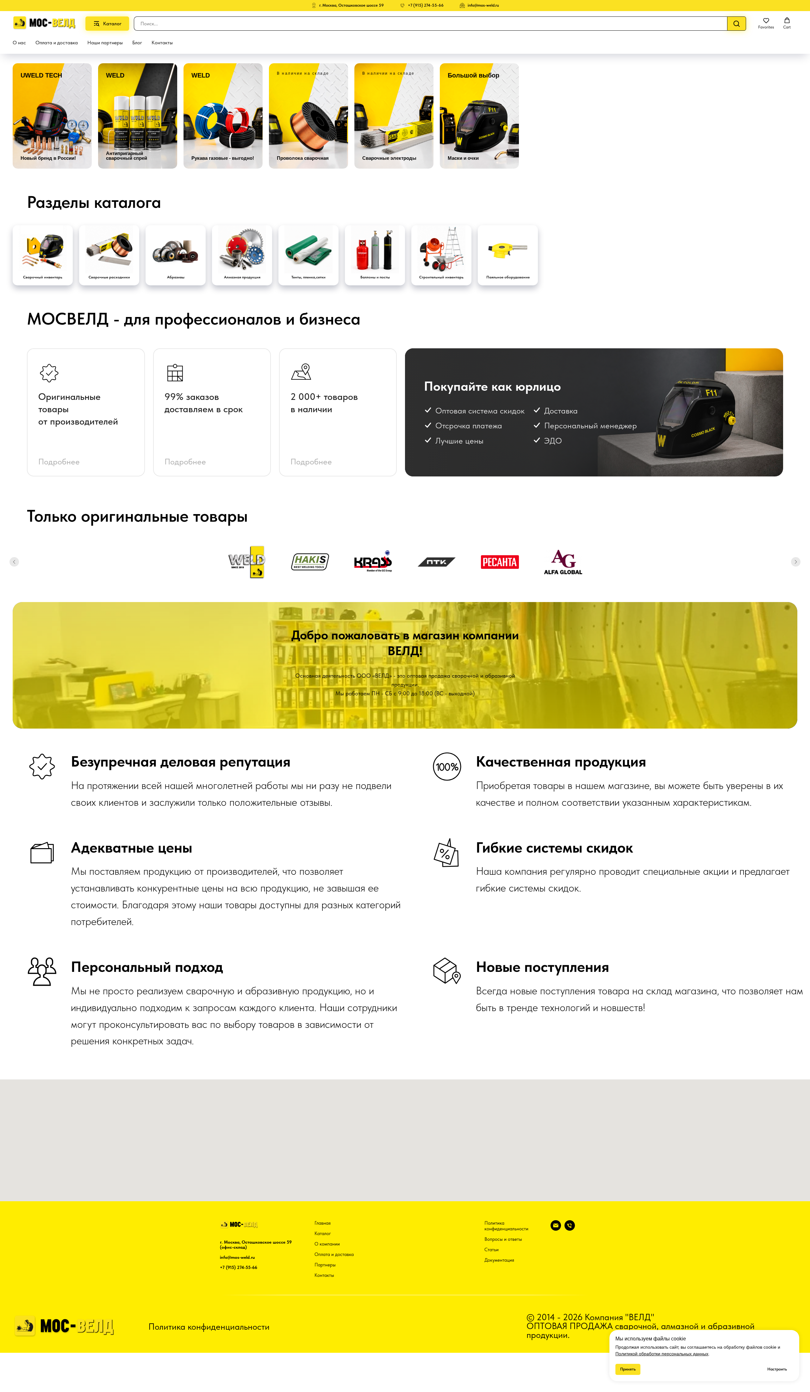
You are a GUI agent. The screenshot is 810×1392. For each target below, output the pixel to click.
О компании (327, 1244)
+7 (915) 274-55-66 (238, 1267)
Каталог (323, 1233)
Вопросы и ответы (503, 1239)
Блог (137, 43)
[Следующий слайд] (796, 562)
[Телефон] (569, 1229)
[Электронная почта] (556, 1229)
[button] (766, 23)
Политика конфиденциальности (506, 1226)
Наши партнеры (105, 43)
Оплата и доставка (56, 43)
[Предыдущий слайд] (14, 562)
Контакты (162, 43)
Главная (323, 1223)
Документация (499, 1260)
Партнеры (325, 1265)
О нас (19, 43)
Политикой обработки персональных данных (661, 1353)
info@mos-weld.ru (237, 1257)
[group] (52, 116)
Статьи (491, 1249)
